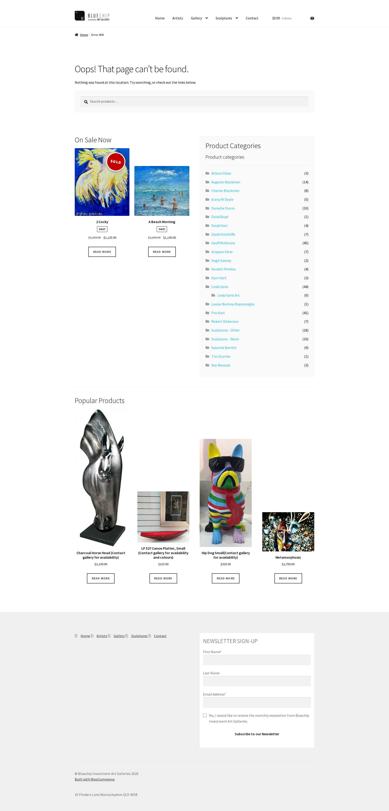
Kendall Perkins (223, 269)
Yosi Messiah (220, 365)
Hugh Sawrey (221, 260)
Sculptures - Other (225, 330)
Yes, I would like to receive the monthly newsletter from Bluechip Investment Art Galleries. (259, 718)
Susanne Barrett (224, 347)
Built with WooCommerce (95, 779)
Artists (177, 18)
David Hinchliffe (223, 234)
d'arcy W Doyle (222, 199)
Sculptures (224, 18)
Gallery (196, 18)
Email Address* (214, 694)
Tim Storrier (221, 356)
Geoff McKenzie (223, 243)
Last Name (211, 673)
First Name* (212, 652)
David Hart (219, 225)
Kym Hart (218, 278)
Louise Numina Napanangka (232, 304)
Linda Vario (219, 286)
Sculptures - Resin (225, 339)
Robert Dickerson (224, 321)
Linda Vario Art (228, 295)
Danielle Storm (223, 208)
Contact (252, 18)
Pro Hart (218, 313)
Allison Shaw (221, 173)
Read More (102, 252)
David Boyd (219, 216)
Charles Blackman (225, 190)
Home (160, 18)
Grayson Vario (222, 251)
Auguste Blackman (225, 182)
